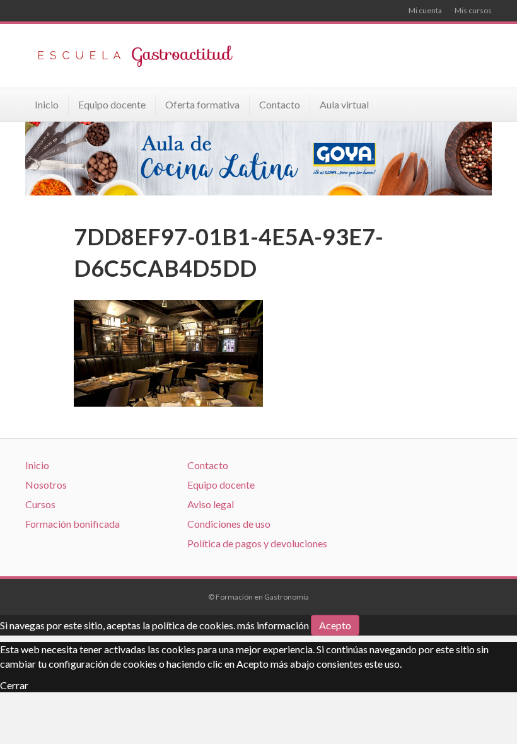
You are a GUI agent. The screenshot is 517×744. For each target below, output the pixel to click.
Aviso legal (210, 504)
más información (273, 625)
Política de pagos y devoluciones (257, 543)
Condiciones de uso (228, 524)
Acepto (335, 625)
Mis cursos (473, 10)
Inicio (47, 104)
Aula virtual (344, 104)
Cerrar (14, 685)
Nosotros (46, 485)
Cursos (40, 504)
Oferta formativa (202, 104)
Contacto (279, 104)
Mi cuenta (425, 10)
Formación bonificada (72, 524)
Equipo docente (112, 104)
